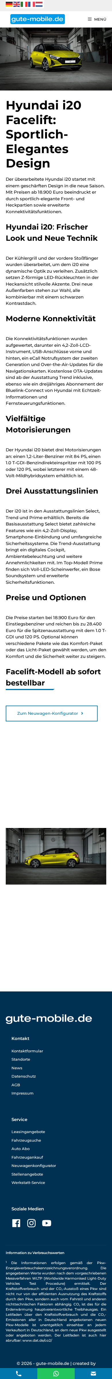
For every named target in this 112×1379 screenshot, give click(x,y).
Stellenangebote (27, 1174)
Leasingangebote (28, 1131)
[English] (17, 4)
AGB (15, 1085)
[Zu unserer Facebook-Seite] (16, 1223)
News (16, 1068)
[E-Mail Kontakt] (56, 1373)
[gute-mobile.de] (37, 19)
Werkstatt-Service (28, 1182)
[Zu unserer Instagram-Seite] (31, 1223)
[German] (9, 4)
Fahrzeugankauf (27, 1157)
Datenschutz (23, 1076)
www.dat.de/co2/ (37, 1340)
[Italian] (24, 4)
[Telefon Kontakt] (19, 1373)
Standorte (20, 1059)
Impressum (22, 1093)
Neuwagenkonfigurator (33, 1165)
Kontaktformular (27, 1051)
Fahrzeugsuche (26, 1140)
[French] (32, 4)
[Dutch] (39, 4)
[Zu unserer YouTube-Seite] (46, 1223)
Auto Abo (20, 1148)
